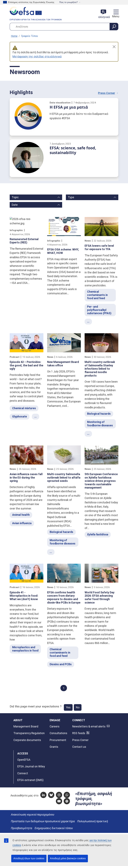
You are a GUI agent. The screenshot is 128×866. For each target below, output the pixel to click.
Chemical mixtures (24, 408)
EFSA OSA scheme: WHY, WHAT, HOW (63, 251)
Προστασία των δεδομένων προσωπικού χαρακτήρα (43, 821)
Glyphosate (19, 416)
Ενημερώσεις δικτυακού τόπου (54, 828)
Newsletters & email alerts (89, 726)
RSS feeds (78, 733)
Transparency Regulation (29, 733)
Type (71, 197)
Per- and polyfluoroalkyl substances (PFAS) (99, 310)
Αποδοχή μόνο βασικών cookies (68, 858)
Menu (115, 16)
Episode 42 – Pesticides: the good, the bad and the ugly (26, 365)
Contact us (79, 746)
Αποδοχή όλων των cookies (28, 858)
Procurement (58, 740)
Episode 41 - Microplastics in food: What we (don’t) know (24, 596)
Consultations (58, 733)
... (88, 321)
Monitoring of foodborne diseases (100, 423)
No (77, 707)
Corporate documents (27, 740)
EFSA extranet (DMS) (30, 780)
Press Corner (106, 93)
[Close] (114, 46)
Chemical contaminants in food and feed (97, 295)
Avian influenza (22, 523)
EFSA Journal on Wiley (31, 766)
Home (14, 36)
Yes (68, 707)
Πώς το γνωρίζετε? (68, 2)
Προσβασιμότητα (21, 828)
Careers (54, 726)
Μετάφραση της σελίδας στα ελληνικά (37, 56)
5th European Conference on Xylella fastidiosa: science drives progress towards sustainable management (101, 480)
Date (15, 204)
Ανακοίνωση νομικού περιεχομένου (32, 814)
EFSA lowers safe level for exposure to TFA (99, 247)
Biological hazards (99, 413)
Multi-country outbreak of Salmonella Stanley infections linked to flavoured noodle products (100, 368)
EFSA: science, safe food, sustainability (73, 150)
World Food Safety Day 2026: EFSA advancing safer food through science (99, 597)
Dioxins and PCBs (61, 664)
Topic (15, 197)
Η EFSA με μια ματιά (69, 107)
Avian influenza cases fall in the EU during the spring (26, 477)
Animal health (21, 514)
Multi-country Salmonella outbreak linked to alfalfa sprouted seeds (63, 477)
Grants (54, 746)
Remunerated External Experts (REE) (24, 240)
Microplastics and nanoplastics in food (25, 649)
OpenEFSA (23, 759)
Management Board (25, 726)
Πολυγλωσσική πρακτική (92, 821)
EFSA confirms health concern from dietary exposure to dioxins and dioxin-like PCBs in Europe (63, 597)
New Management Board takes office (63, 363)
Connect (22, 773)
